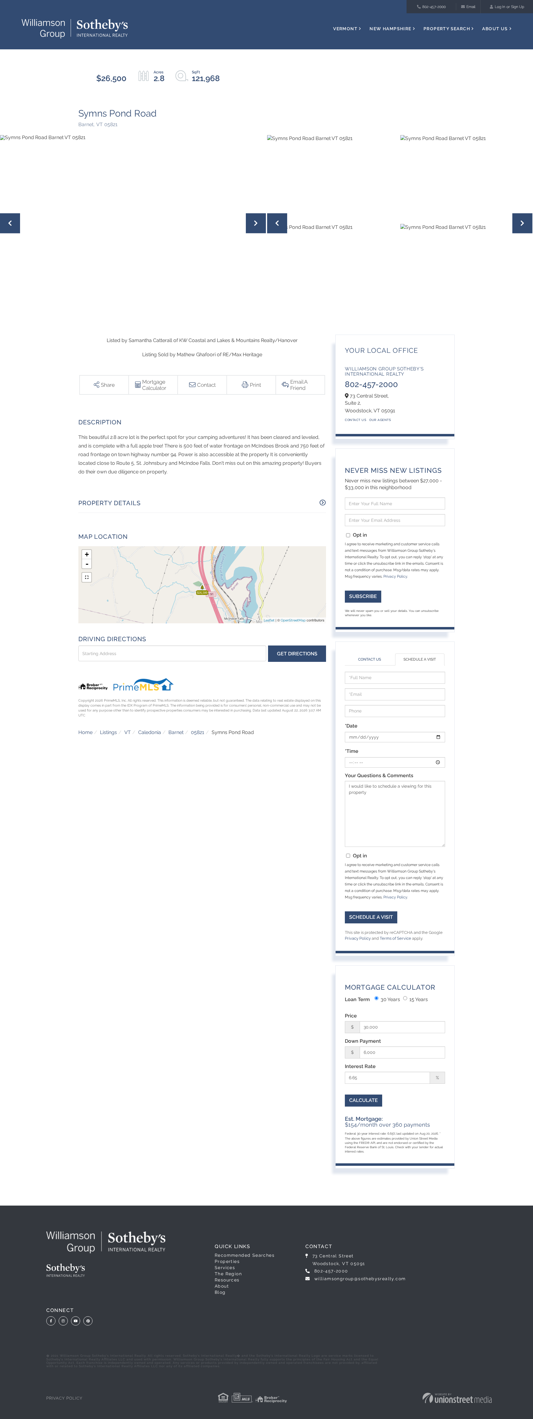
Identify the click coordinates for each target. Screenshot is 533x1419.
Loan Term (357, 999)
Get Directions (297, 654)
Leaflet (269, 620)
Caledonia (149, 732)
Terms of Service (395, 938)
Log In (500, 7)
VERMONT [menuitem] (345, 28)
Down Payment (363, 1041)
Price (351, 1016)
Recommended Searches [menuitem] (245, 1255)
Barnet (176, 732)
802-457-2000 (434, 7)
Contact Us (355, 420)
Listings (108, 732)
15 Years (418, 999)
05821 (197, 732)
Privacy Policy (395, 576)
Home (85, 732)
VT (127, 732)
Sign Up (517, 7)
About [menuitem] (222, 1286)
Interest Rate (360, 1066)
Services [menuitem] (225, 1267)
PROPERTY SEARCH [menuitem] (447, 28)
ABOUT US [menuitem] (495, 28)
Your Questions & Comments (379, 775)
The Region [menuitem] (228, 1273)
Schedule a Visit (419, 659)
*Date (351, 726)
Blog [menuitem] (220, 1292)
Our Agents (380, 420)
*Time (351, 751)
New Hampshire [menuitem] (390, 28)
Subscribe (363, 596)
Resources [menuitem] (227, 1279)
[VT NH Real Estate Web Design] (457, 1398)
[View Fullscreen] (86, 577)
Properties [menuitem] (227, 1261)
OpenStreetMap (293, 620)
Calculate (363, 1100)
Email (470, 7)
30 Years (390, 999)
